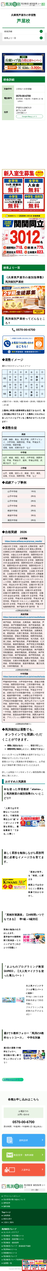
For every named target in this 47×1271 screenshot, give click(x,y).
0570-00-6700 (23, 1121)
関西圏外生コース (10, 1253)
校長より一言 (10, 38)
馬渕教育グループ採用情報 (13, 1259)
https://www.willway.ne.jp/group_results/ (23, 541)
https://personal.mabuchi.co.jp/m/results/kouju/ (24, 616)
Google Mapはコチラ (29, 116)
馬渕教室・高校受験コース (13, 1239)
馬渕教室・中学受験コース (13, 1235)
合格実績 (6, 1215)
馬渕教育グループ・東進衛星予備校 (17, 1246)
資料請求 (6, 1203)
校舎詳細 (8, 31)
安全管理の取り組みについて (14, 1199)
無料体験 (6, 1206)
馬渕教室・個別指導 (11, 1242)
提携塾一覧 (7, 1263)
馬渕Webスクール (10, 1249)
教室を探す (7, 1218)
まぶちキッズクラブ (11, 1232)
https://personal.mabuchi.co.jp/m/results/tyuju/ (24, 676)
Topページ (6, 1212)
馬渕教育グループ (10, 1256)
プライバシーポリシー (11, 1196)
